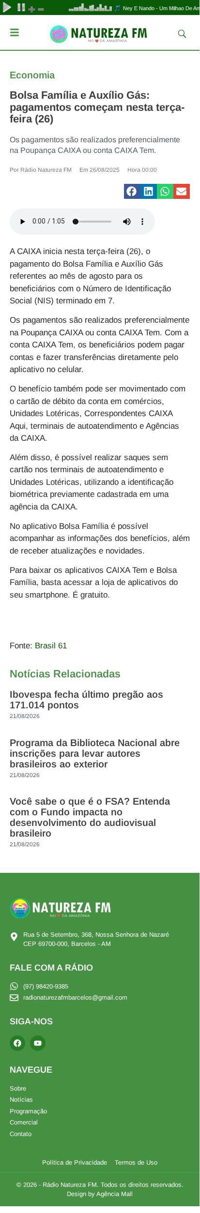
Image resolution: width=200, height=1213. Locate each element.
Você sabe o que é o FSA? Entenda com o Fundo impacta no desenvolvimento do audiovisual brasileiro (90, 817)
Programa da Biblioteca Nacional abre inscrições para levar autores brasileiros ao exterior (95, 753)
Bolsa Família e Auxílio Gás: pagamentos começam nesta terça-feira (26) (97, 106)
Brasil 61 (51, 645)
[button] (132, 191)
